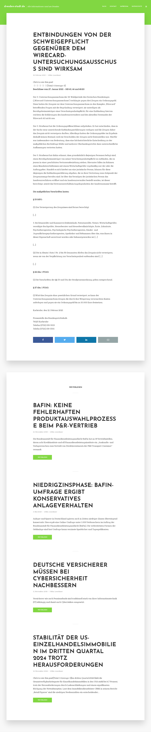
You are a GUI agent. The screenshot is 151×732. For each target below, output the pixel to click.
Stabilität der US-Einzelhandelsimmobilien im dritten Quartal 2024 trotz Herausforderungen (74, 651)
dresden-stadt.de (14, 6)
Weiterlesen (42, 457)
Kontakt (113, 6)
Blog (104, 6)
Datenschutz (137, 6)
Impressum (124, 6)
